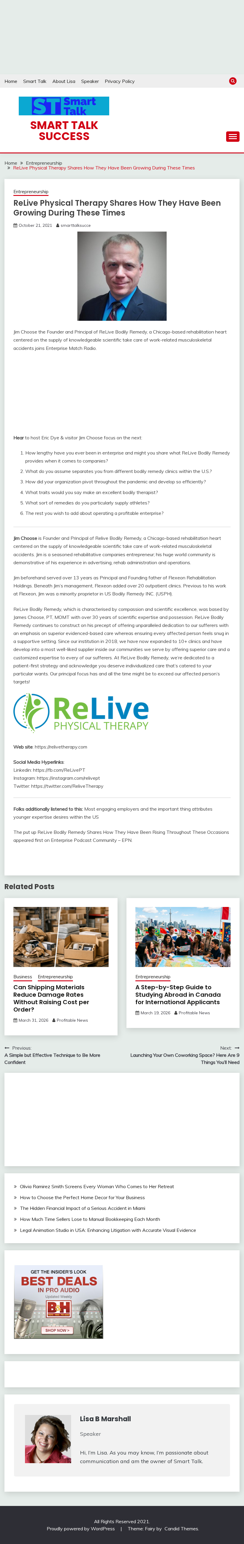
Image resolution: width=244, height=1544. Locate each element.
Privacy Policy (120, 81)
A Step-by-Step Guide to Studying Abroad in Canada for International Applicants (178, 994)
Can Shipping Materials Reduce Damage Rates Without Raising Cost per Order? (51, 998)
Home (10, 81)
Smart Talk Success (64, 130)
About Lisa (63, 81)
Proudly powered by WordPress (81, 1529)
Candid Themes (181, 1529)
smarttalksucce (76, 225)
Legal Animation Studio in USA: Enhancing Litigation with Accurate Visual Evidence (108, 1230)
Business (22, 976)
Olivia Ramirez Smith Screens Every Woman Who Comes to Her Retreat (97, 1186)
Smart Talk (34, 81)
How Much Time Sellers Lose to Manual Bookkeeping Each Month (90, 1219)
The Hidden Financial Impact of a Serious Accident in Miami (82, 1208)
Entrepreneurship (31, 191)
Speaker (90, 81)
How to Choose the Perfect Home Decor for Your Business (82, 1197)
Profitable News (72, 1020)
